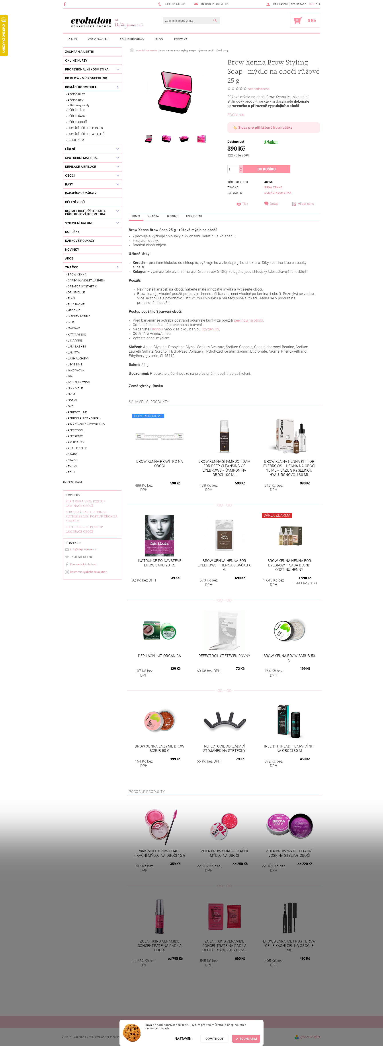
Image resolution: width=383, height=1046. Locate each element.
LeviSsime (75, 364)
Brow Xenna (77, 274)
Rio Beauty (76, 442)
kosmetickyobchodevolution (88, 572)
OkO (71, 406)
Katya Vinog (77, 334)
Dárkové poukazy (80, 240)
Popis (136, 216)
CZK (312, 4)
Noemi (72, 400)
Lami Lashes (77, 346)
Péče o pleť (76, 94)
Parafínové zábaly (81, 193)
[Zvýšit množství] (241, 167)
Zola (71, 472)
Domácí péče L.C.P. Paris (85, 128)
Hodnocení (194, 216)
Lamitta (74, 352)
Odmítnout (214, 1038)
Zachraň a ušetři (79, 51)
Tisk (245, 203)
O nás (72, 39)
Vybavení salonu (79, 223)
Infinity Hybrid (79, 316)
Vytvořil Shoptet (309, 1037)
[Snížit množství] (241, 171)
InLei (71, 322)
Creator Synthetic (82, 286)
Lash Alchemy (78, 358)
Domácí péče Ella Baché (86, 134)
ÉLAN (71, 298)
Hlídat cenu (306, 203)
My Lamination (79, 382)
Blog (159, 39)
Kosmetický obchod (83, 564)
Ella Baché (76, 304)
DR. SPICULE (76, 292)
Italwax (74, 328)
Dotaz (274, 203)
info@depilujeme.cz (83, 549)
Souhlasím (248, 1038)
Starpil (73, 454)
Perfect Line (77, 412)
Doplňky (72, 232)
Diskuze (172, 216)
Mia (70, 376)
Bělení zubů (75, 202)
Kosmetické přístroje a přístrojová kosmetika (85, 212)
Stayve (73, 460)
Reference (76, 436)
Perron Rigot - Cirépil (84, 418)
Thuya (72, 466)
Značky (71, 267)
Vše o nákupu (98, 39)
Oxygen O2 (210, 329)
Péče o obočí (77, 122)
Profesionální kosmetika (86, 69)
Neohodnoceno (259, 89)
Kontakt (180, 39)
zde (167, 1028)
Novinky (72, 495)
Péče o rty (76, 100)
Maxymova (76, 370)
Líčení (70, 149)
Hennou (156, 329)
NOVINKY (72, 249)
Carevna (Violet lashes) (86, 280)
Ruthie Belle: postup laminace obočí (84, 529)
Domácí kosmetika (81, 87)
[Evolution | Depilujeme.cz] (106, 22)
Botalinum (76, 140)
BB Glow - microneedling (86, 78)
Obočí (70, 175)
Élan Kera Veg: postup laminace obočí (85, 503)
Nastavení (183, 1039)
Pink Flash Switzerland (86, 424)
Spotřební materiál (82, 158)
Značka (153, 216)
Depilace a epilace (80, 166)
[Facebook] (65, 4)
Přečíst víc (235, 115)
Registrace (298, 4)
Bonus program (132, 39)
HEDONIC (74, 310)
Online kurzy (76, 60)
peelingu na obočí (248, 320)
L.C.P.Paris (75, 340)
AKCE (69, 258)
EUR (317, 4)
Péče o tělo (77, 110)
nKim (71, 394)
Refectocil (76, 430)
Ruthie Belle (77, 448)
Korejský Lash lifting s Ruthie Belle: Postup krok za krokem (91, 516)
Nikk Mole (75, 388)
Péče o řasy (77, 116)
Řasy (69, 184)
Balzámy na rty (79, 105)
